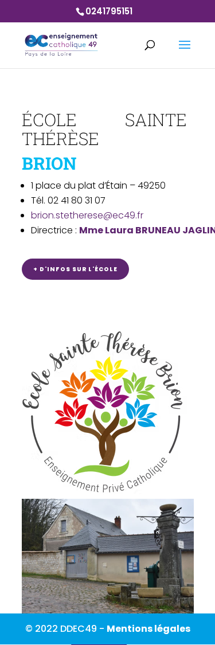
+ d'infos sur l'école (75, 269)
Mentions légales (148, 628)
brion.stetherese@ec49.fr (87, 215)
